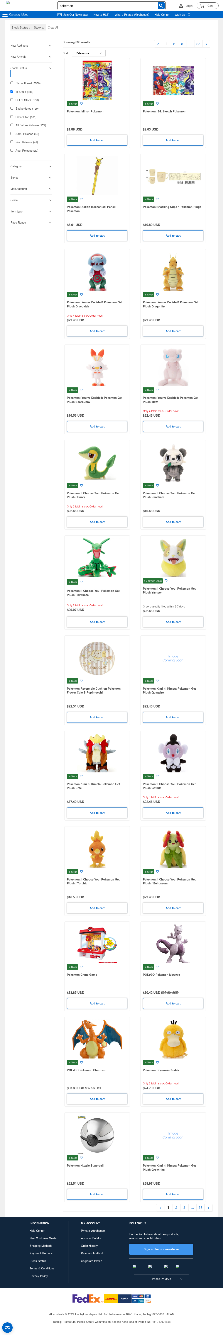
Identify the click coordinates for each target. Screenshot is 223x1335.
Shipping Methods (41, 1245)
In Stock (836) (24, 92)
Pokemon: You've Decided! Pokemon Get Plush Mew (170, 399)
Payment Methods (41, 1253)
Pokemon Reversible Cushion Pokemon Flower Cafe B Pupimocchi (94, 690)
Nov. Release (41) (26, 142)
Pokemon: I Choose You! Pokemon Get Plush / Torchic (93, 881)
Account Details (91, 1238)
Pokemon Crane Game (82, 974)
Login (189, 6)
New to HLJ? (101, 15)
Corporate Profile (91, 1261)
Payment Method (92, 1253)
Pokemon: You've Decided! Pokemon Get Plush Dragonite (170, 304)
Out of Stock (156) (27, 100)
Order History (89, 1245)
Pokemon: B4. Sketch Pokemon (164, 111)
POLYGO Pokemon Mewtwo (161, 974)
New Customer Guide (43, 1238)
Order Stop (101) (25, 117)
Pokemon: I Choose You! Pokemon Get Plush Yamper (169, 590)
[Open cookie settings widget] (7, 1327)
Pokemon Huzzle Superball (85, 1165)
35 (198, 43)
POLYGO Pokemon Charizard (86, 1070)
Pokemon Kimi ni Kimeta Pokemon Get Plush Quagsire (169, 690)
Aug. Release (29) (26, 151)
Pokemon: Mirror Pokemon (85, 111)
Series (14, 178)
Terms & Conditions (42, 1268)
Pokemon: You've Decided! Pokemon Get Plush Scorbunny (94, 399)
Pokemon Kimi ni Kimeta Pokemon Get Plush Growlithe (169, 1167)
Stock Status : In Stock (28, 27)
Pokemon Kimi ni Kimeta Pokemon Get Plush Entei (93, 786)
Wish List (180, 15)
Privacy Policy (39, 1276)
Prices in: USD (161, 1279)
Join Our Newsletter (75, 15)
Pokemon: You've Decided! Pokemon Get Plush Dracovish (94, 304)
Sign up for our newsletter (161, 1249)
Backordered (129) (27, 108)
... (190, 43)
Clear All (53, 27)
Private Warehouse (93, 1230)
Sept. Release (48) (27, 134)
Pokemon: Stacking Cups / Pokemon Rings (172, 207)
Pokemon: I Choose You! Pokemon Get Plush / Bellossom (169, 881)
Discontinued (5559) (28, 83)
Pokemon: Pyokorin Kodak (161, 1070)
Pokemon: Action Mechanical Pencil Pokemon (91, 209)
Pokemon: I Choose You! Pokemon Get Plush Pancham (169, 495)
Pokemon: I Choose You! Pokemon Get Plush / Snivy (93, 495)
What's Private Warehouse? (132, 15)
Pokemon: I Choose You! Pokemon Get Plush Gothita (169, 786)
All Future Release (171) (30, 125)
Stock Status (38, 1261)
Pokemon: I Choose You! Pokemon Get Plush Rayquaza (93, 593)
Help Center (162, 15)
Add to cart (97, 140)
